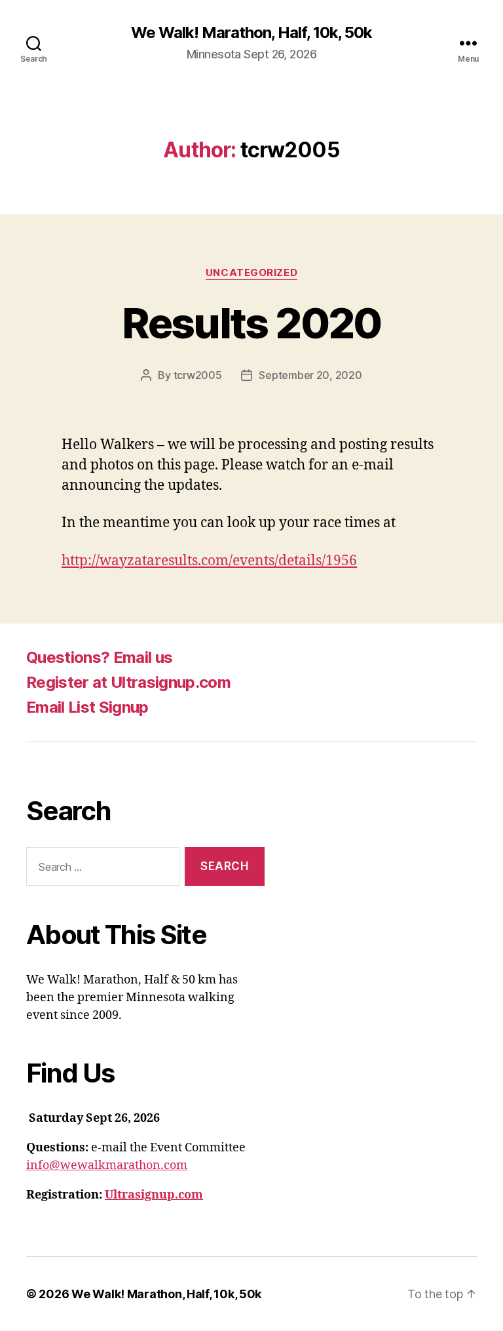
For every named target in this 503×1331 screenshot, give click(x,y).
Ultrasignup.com (154, 1194)
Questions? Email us (99, 657)
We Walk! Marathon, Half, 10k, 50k (251, 33)
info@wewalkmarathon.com (106, 1165)
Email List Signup (87, 707)
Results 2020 (251, 323)
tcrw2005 (198, 375)
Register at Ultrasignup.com (128, 682)
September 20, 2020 (310, 375)
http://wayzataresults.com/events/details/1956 (209, 561)
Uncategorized (251, 273)
